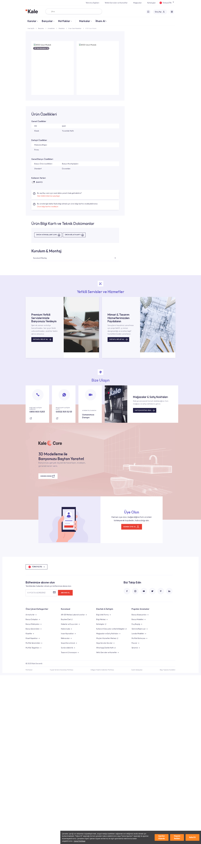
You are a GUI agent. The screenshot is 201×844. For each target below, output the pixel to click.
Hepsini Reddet (177, 837)
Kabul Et (192, 837)
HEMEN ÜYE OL (129, 527)
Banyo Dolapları (32, 619)
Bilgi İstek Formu (102, 615)
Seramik (135, 648)
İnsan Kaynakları (67, 634)
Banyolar (47, 21)
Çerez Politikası (79, 841)
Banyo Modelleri (138, 619)
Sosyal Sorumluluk (68, 643)
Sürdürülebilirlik (67, 648)
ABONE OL (65, 593)
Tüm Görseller (42, 48)
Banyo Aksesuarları (139, 615)
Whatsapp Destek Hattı (105, 648)
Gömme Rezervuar (139, 629)
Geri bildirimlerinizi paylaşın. (48, 196)
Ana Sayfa (31, 28)
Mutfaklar (64, 21)
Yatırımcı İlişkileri (92, 3)
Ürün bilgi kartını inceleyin (47, 206)
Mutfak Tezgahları (32, 648)
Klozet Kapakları (32, 638)
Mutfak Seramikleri (33, 643)
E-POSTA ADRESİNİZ (36, 592)
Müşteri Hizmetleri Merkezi (106, 638)
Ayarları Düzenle (161, 837)
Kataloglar (151, 3)
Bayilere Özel (66, 619)
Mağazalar (137, 3)
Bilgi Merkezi (101, 619)
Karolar (32, 21)
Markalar (84, 21)
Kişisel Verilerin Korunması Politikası (61, 670)
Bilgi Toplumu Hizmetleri (167, 670)
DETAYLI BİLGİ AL (40, 339)
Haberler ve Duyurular (69, 624)
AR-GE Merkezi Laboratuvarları (73, 615)
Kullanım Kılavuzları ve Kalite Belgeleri (110, 629)
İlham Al (100, 21)
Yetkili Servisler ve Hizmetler (116, 3)
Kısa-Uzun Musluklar (74, 28)
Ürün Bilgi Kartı (73, 235)
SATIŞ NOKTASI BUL (143, 410)
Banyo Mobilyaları (33, 624)
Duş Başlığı (136, 624)
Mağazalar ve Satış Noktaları (107, 634)
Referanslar (65, 638)
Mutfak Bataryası (138, 638)
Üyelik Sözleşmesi (136, 670)
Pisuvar (134, 643)
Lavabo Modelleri (138, 634)
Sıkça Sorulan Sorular (104, 643)
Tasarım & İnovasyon (69, 652)
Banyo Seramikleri (33, 629)
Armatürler (51, 28)
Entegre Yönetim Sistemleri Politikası (102, 670)
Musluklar (62, 28)
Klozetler (29, 634)
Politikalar (29, 670)
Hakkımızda (65, 629)
